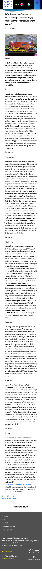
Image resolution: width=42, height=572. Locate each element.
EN (21, 4)
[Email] (15, 497)
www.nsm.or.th (9, 484)
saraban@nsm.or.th (8, 558)
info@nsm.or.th (7, 551)
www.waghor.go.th (23, 484)
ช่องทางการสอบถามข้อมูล (34, 560)
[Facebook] (4, 497)
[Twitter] (9, 497)
